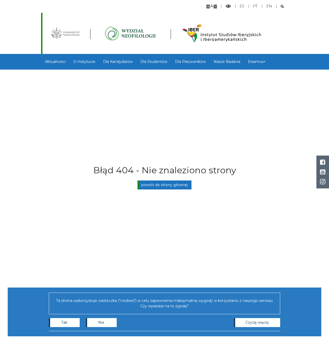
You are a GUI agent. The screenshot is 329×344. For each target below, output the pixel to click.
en (269, 6)
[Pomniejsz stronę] (215, 6)
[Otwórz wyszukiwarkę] (280, 6)
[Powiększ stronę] (208, 6)
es (242, 6)
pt (255, 6)
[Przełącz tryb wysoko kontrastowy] (228, 6)
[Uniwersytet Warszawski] (65, 33)
